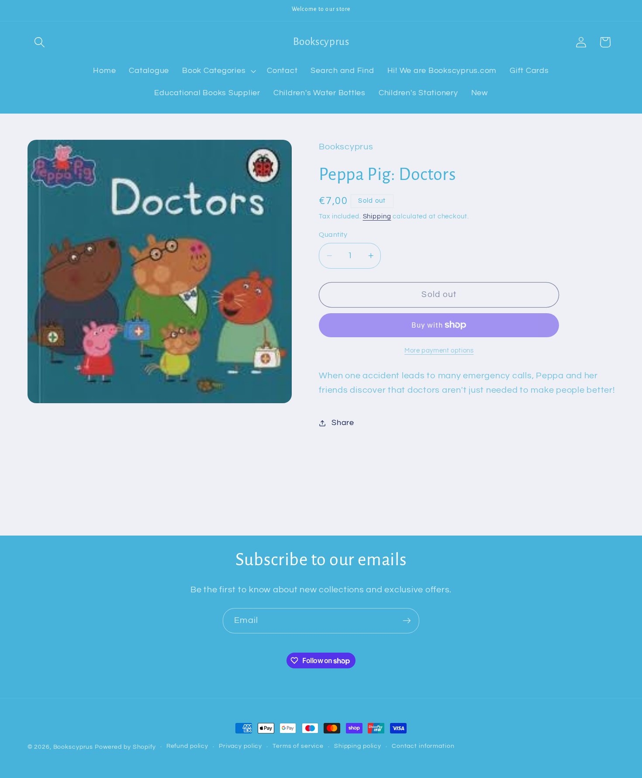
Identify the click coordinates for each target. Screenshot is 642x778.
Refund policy (187, 746)
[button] (40, 42)
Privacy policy (240, 746)
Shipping (377, 216)
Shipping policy (357, 746)
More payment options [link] (439, 350)
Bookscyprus (73, 747)
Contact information (423, 746)
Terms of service (298, 746)
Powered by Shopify (125, 747)
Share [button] (342, 423)
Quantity (333, 234)
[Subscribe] (407, 620)
